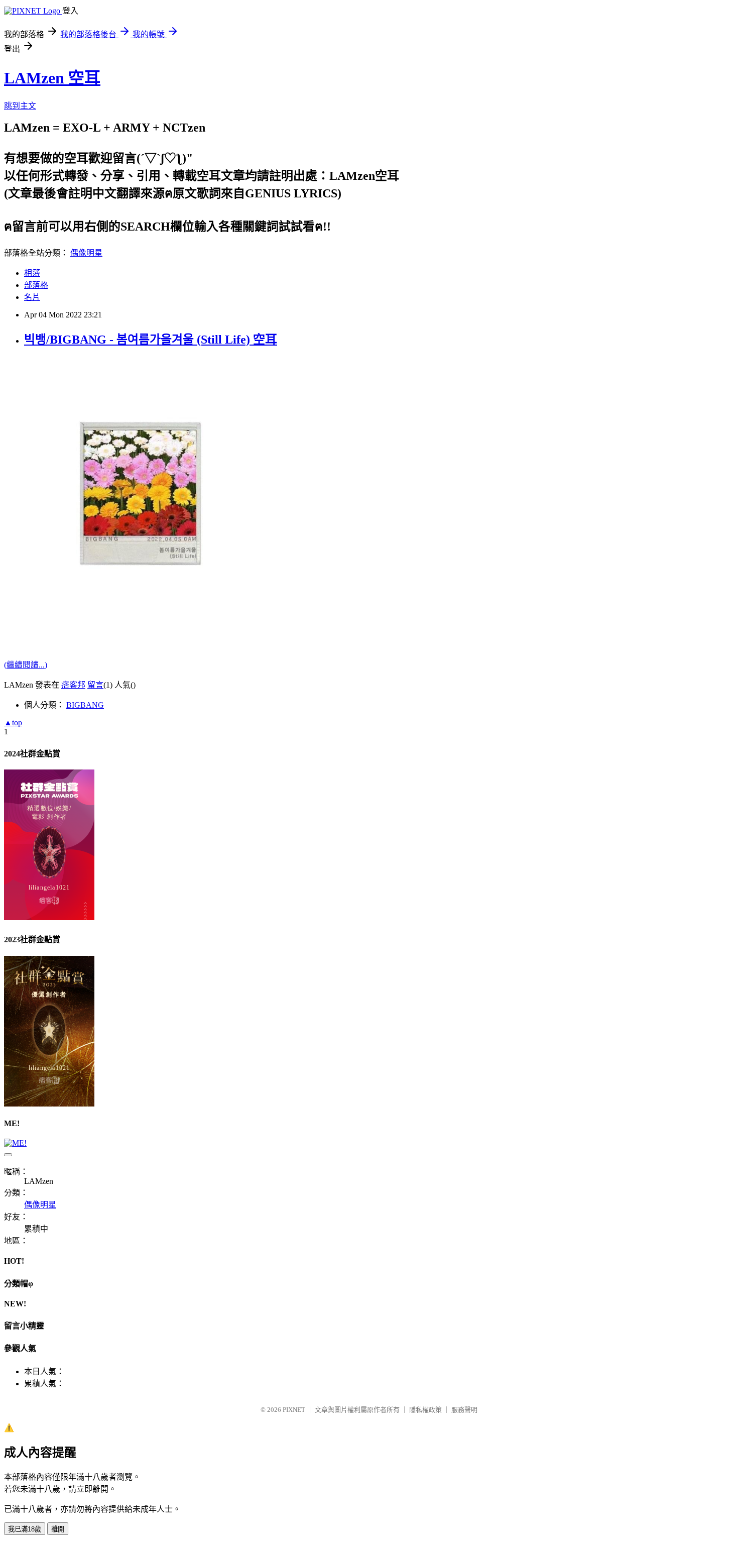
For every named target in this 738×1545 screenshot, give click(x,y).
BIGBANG (85, 705)
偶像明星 (86, 253)
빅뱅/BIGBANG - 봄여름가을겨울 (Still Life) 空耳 (150, 339)
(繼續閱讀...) (25, 664)
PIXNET (294, 1409)
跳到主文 (20, 105)
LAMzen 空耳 (52, 78)
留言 (95, 685)
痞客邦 (73, 685)
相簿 (32, 273)
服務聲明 (464, 1409)
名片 (32, 297)
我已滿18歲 (24, 1529)
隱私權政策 (425, 1409)
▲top (13, 722)
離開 (57, 1529)
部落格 (36, 285)
